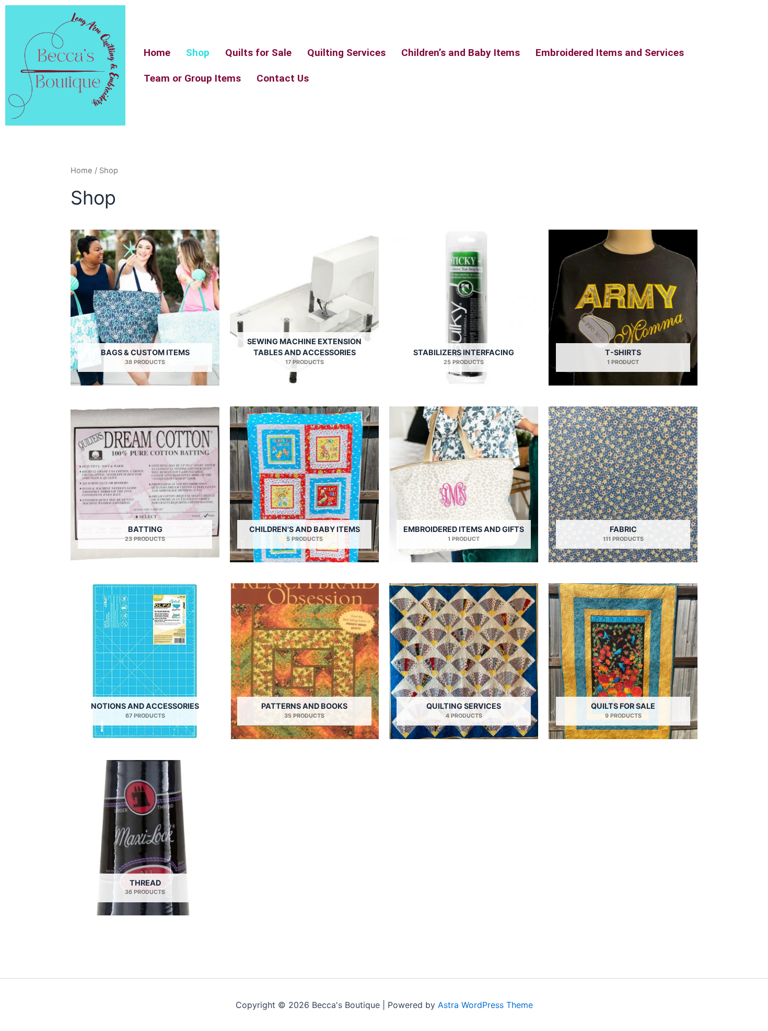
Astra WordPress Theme (485, 1005)
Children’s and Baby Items (460, 53)
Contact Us (283, 78)
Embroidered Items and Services (610, 53)
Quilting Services (346, 53)
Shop (198, 53)
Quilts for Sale (258, 53)
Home (157, 53)
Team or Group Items (192, 78)
